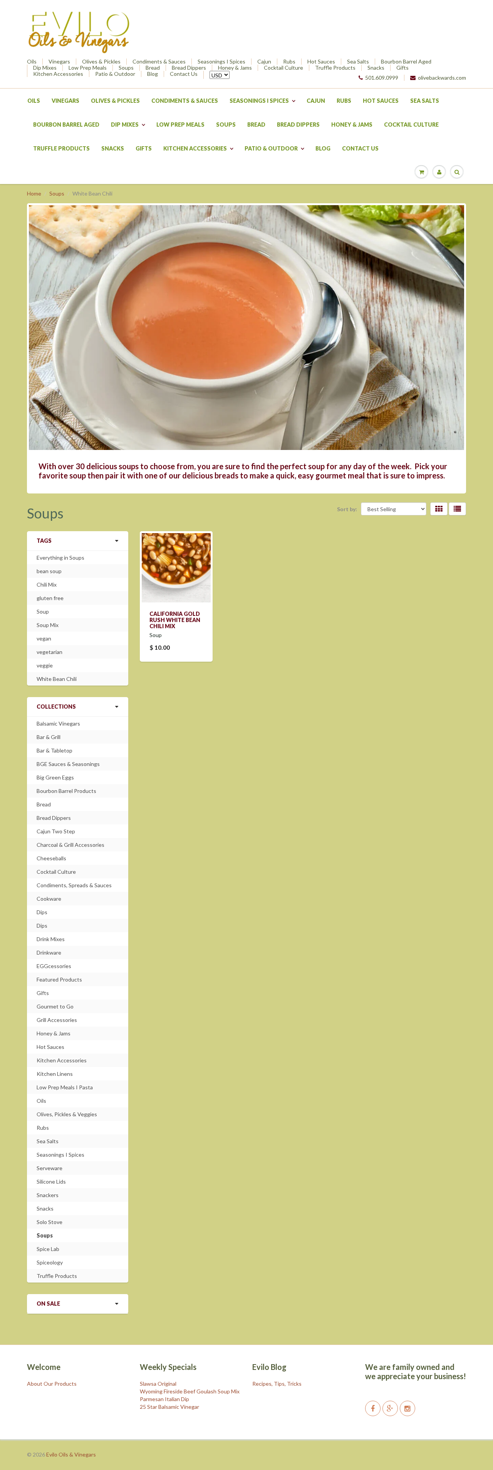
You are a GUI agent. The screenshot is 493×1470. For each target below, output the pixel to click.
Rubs (289, 62)
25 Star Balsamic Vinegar (169, 1406)
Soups (126, 68)
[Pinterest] (390, 1408)
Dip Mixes (45, 68)
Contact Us (184, 74)
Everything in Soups (60, 557)
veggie (45, 665)
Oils (32, 62)
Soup (43, 611)
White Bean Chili (57, 679)
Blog (152, 74)
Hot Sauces (321, 62)
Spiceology (50, 1262)
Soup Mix (48, 625)
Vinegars (59, 62)
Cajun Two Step (56, 831)
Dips (42, 912)
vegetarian (49, 652)
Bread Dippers (189, 68)
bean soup (49, 571)
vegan (44, 638)
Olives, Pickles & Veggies (67, 1114)
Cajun (264, 62)
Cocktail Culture (283, 68)
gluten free (50, 598)
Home (34, 193)
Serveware (49, 1168)
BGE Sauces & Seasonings (68, 764)
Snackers (48, 1195)
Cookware (49, 898)
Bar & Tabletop (54, 750)
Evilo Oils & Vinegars (71, 1454)
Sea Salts (358, 62)
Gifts (402, 68)
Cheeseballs (51, 858)
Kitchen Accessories (58, 74)
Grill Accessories (57, 1020)
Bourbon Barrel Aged (406, 62)
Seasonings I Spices (221, 62)
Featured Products (59, 979)
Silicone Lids (51, 1181)
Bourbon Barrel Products (66, 791)
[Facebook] (373, 1408)
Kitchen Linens (55, 1073)
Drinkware (49, 952)
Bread (153, 68)
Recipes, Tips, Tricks (277, 1383)
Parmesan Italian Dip (164, 1399)
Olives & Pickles (101, 62)
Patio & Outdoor (115, 74)
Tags (44, 540)
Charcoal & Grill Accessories (70, 844)
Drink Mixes (51, 939)
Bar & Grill (48, 737)
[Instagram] (407, 1408)
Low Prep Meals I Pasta (65, 1087)
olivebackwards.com (442, 78)
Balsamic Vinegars (58, 723)
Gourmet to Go (55, 1006)
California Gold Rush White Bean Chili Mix (174, 619)
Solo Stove (49, 1222)
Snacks (375, 68)
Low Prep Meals (88, 68)
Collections (56, 706)
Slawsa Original (158, 1383)
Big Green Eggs (55, 777)
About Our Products (52, 1383)
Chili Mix (47, 584)
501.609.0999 (381, 78)
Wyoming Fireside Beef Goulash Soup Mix (190, 1391)
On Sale (48, 1303)
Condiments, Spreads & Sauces (74, 885)
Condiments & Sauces (159, 62)
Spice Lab (48, 1249)
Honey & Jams (235, 68)
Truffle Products (335, 68)
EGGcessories (54, 966)
